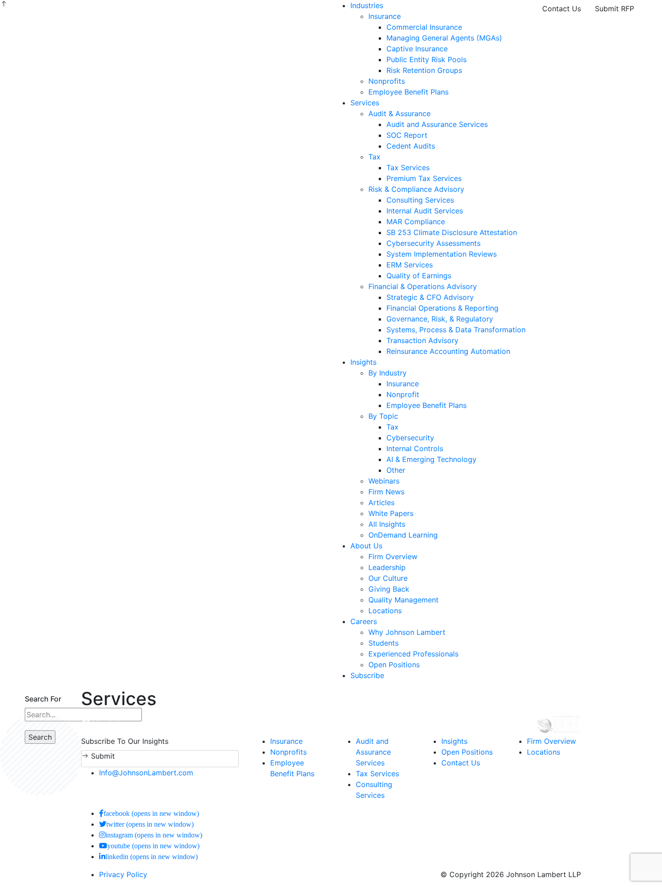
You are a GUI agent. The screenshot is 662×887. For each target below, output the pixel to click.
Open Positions (394, 664)
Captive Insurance (417, 48)
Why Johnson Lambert (406, 632)
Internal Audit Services (424, 210)
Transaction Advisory (422, 340)
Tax (374, 156)
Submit (102, 755)
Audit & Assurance (399, 113)
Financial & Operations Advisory (422, 286)
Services (364, 102)
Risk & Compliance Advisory (416, 189)
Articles (381, 502)
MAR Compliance (415, 221)
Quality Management (403, 599)
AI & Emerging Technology (431, 459)
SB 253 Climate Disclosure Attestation (451, 232)
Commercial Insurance (424, 27)
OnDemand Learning (403, 534)
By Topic (383, 416)
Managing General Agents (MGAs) (444, 37)
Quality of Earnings (418, 275)
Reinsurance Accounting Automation (448, 351)
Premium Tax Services (424, 178)
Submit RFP (614, 8)
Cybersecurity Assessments (433, 243)
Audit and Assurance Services (437, 124)
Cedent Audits (410, 145)
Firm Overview (392, 556)
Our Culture (388, 578)
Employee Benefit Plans (408, 91)
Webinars (383, 480)
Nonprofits (386, 81)
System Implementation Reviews (441, 253)
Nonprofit (402, 394)
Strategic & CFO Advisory (430, 297)
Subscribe (367, 675)
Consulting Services (420, 199)
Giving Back (388, 588)
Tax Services (408, 167)
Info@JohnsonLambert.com (146, 772)
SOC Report (406, 135)
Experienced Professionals (413, 653)
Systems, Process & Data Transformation (456, 329)
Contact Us (561, 8)
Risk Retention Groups (424, 70)
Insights (363, 362)
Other (395, 470)
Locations (385, 610)
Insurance (384, 16)
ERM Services (409, 264)
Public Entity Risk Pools (426, 59)
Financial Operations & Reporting (442, 307)
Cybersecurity (410, 437)
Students (383, 642)
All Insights (386, 524)
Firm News (386, 491)
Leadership (387, 567)
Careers (363, 621)
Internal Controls (414, 448)
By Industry (387, 372)
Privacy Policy (123, 874)
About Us (366, 545)
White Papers (390, 513)
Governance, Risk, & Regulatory (439, 318)
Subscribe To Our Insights (124, 741)
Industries (366, 5)
